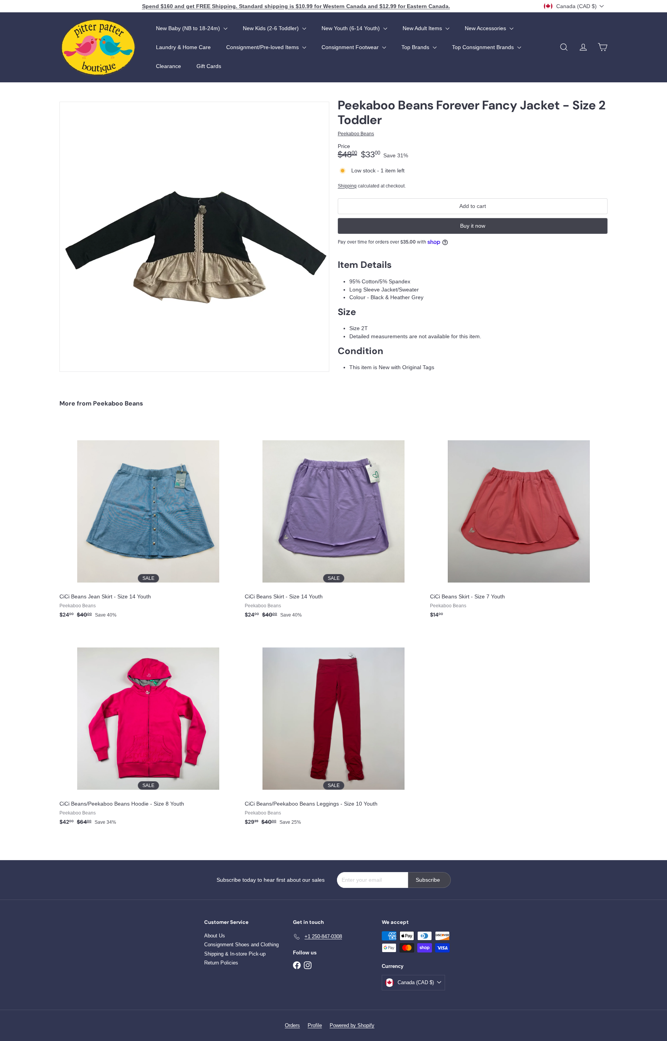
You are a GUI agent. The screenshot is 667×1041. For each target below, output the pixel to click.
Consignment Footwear (351, 47)
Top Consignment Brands (483, 47)
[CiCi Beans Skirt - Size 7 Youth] (519, 524)
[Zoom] (194, 236)
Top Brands (416, 47)
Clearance (168, 66)
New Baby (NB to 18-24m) (189, 28)
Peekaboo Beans (118, 403)
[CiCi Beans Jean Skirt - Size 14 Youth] (148, 524)
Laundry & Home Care (183, 47)
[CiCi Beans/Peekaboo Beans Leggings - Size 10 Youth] (333, 731)
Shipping (347, 186)
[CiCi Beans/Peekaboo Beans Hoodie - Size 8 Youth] (148, 731)
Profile (315, 1025)
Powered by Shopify (352, 1025)
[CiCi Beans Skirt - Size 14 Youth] (333, 524)
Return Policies (221, 963)
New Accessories (486, 28)
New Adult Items (423, 28)
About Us (214, 936)
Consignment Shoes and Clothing (241, 944)
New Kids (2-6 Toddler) (271, 28)
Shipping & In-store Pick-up (235, 954)
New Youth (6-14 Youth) (351, 28)
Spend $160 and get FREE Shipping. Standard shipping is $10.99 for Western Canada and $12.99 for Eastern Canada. (296, 6)
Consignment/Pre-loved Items (263, 47)
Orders (292, 1025)
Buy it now (472, 226)
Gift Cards (208, 66)
